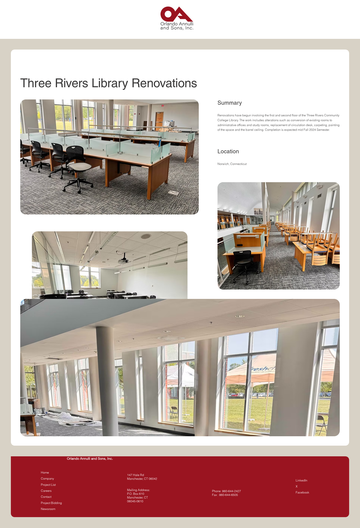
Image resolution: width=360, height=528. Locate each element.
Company (47, 478)
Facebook (302, 492)
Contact (46, 497)
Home (45, 472)
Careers (46, 491)
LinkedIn (301, 480)
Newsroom (48, 509)
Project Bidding (51, 503)
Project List (48, 485)
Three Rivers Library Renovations (110, 83)
